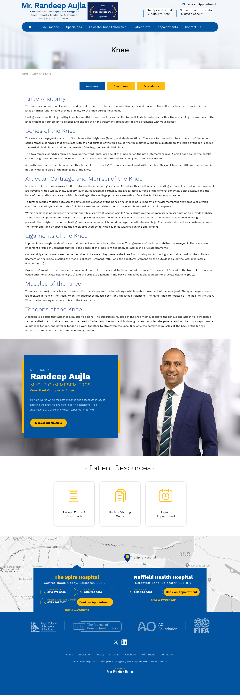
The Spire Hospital (76, 577)
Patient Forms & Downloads (74, 514)
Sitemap (114, 654)
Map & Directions (76, 609)
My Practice (50, 27)
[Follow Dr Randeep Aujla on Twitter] (115, 643)
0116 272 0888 (160, 14)
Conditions (121, 86)
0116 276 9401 (193, 14)
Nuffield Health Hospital (163, 577)
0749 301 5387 (56, 602)
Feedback (130, 654)
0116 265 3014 (93, 592)
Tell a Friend (148, 654)
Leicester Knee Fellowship (107, 27)
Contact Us (193, 27)
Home (30, 27)
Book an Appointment (201, 4)
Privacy (100, 654)
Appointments (168, 27)
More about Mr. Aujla (48, 422)
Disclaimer (84, 654)
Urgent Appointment (166, 514)
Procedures (151, 86)
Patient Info (142, 27)
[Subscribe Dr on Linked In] (124, 643)
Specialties (74, 27)
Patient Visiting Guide (120, 514)
